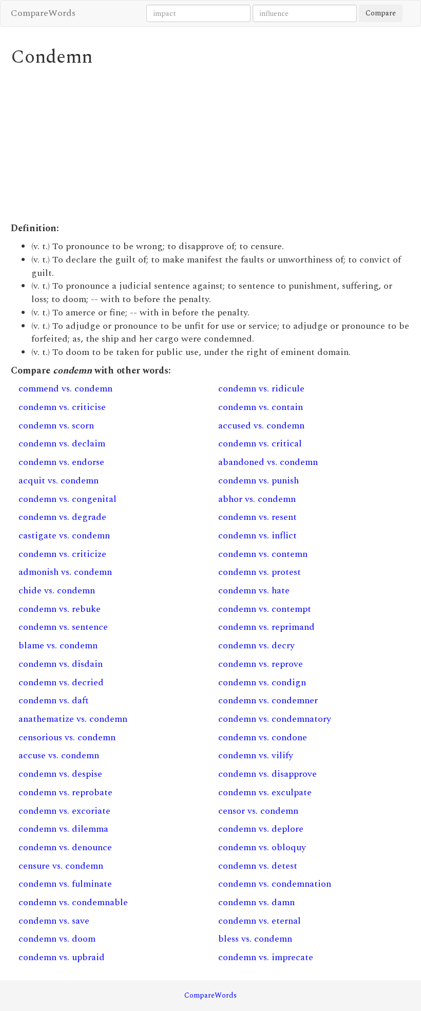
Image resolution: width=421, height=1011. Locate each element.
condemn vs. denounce (65, 847)
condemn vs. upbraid (61, 957)
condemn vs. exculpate (265, 792)
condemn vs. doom (56, 939)
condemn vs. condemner (268, 700)
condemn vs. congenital (67, 499)
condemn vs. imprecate (265, 957)
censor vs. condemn (258, 811)
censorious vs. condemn (67, 737)
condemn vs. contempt (264, 609)
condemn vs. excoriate (64, 811)
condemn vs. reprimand (266, 627)
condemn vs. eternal (259, 921)
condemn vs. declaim (61, 444)
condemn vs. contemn (263, 554)
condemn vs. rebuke (59, 609)
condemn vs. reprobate (65, 792)
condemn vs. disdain (60, 664)
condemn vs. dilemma (63, 829)
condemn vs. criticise (62, 407)
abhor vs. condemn (257, 499)
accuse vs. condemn (58, 755)
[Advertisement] (211, 145)
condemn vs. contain (260, 407)
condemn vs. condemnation (274, 884)
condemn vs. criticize (62, 554)
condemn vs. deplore (260, 829)
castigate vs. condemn (64, 535)
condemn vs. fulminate (65, 884)
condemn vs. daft (53, 700)
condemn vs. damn (256, 902)
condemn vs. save (53, 921)
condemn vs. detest (257, 866)
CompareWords (43, 13)
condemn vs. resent (257, 517)
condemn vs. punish (258, 481)
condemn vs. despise (60, 774)
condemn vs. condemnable (73, 902)
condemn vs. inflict (257, 535)
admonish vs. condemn (65, 572)
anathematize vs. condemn (72, 719)
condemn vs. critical (260, 444)
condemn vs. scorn (56, 426)
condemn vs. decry (256, 645)
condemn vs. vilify (255, 755)
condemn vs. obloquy (262, 847)
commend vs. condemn (65, 389)
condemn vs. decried (61, 682)
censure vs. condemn (60, 866)
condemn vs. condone (262, 737)
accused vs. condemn (261, 426)
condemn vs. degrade (62, 517)
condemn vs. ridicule (261, 389)
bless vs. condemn (255, 939)
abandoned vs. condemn (268, 462)
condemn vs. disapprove (267, 774)
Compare (381, 13)
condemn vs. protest (259, 572)
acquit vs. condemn (58, 481)
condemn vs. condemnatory (274, 719)
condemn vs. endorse (61, 462)
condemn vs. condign (262, 682)
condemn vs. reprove (260, 664)
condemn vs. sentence (63, 627)
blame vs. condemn (58, 645)
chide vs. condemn (56, 590)
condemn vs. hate (254, 590)
